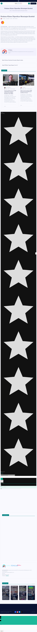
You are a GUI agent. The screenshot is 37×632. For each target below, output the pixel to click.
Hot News (30, 586)
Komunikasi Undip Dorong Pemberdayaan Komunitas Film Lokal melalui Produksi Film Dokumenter (14, 588)
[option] (5, 593)
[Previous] (32, 583)
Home (11, 10)
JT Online (4, 18)
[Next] (34, 583)
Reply (1, 624)
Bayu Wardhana (8, 87)
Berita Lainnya (33, 3)
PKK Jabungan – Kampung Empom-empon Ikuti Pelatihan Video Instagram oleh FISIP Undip (22, 589)
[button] (18, 556)
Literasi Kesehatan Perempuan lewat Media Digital (31, 592)
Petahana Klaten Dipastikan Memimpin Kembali (19, 10)
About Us (7, 575)
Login (2, 472)
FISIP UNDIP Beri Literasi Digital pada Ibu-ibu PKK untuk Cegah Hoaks (5, 590)
